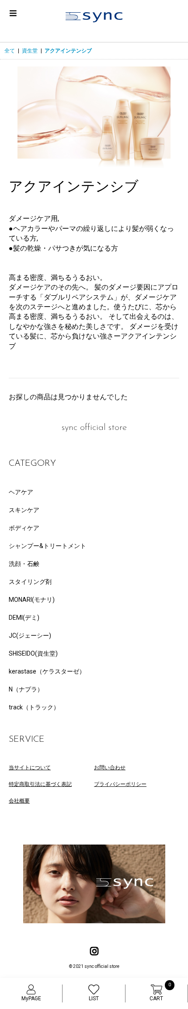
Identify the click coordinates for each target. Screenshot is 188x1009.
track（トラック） (34, 707)
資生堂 (30, 51)
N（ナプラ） (26, 689)
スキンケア (24, 509)
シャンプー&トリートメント (47, 545)
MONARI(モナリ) (32, 599)
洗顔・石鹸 (24, 563)
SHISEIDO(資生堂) (33, 653)
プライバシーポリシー (120, 784)
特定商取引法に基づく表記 (40, 784)
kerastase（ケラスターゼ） (47, 671)
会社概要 (19, 801)
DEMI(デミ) (24, 617)
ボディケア (24, 527)
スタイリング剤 (30, 581)
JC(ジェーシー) (30, 635)
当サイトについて (30, 768)
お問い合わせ (109, 768)
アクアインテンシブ (68, 51)
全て (9, 51)
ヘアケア (21, 492)
